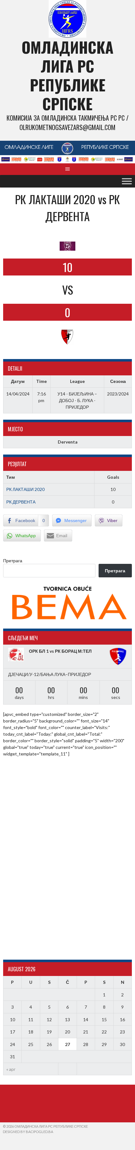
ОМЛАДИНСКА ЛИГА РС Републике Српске (67, 75)
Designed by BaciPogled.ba (28, 1132)
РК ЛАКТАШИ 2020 (25, 489)
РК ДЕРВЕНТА (20, 501)
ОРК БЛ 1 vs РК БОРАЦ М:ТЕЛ (60, 651)
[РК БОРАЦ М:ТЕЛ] (118, 656)
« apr (10, 1069)
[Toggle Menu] (127, 181)
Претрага (12, 560)
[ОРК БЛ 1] (17, 654)
